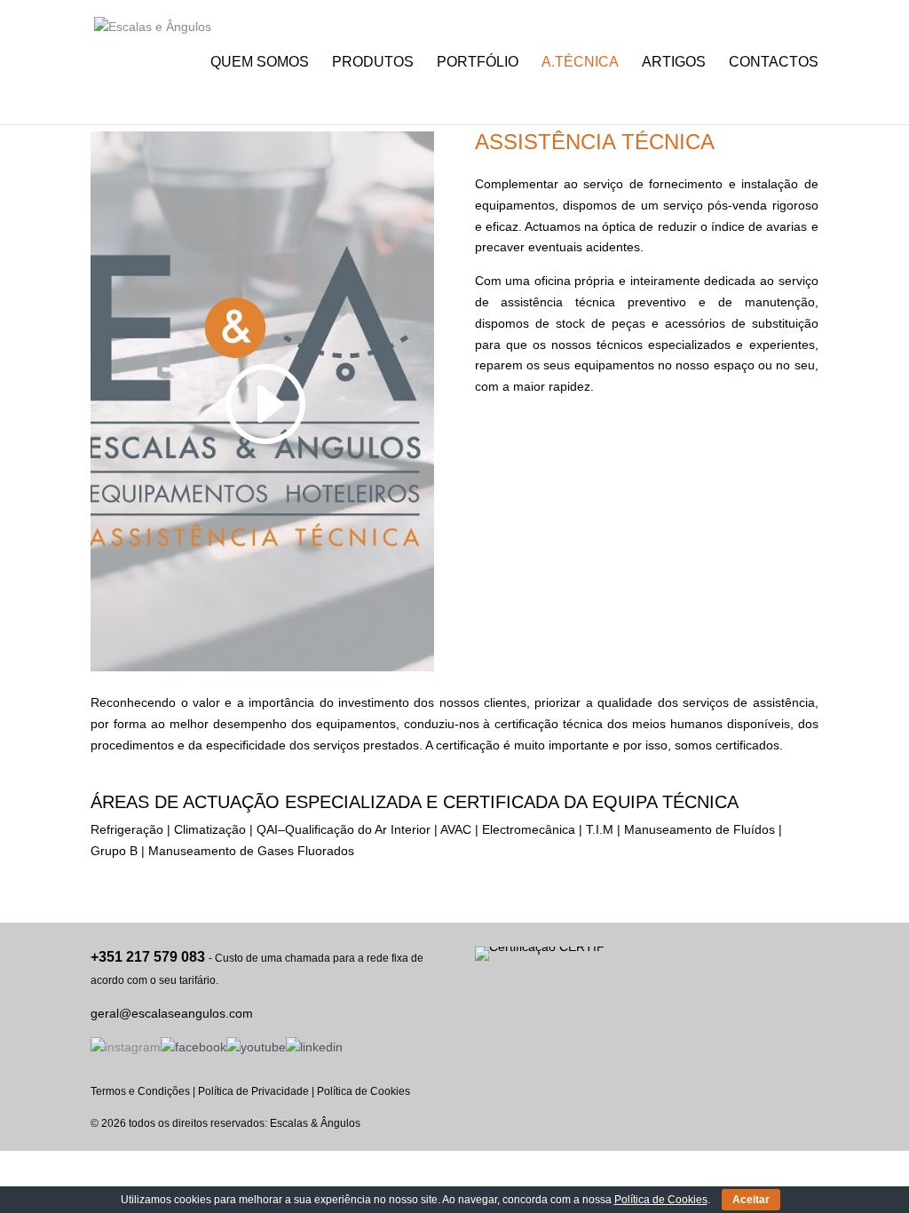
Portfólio (477, 62)
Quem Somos (259, 62)
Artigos (674, 62)
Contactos (773, 62)
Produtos (373, 62)
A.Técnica (580, 62)
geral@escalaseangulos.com (172, 1013)
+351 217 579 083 (148, 956)
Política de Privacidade (253, 1091)
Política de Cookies (363, 1091)
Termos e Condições (140, 1091)
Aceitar (751, 1199)
